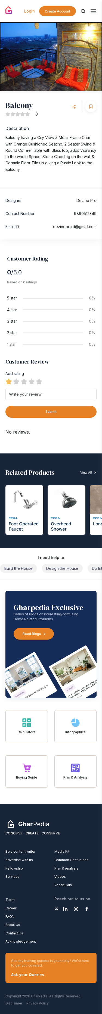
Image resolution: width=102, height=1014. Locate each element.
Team (10, 900)
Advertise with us (19, 860)
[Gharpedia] (28, 824)
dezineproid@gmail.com (75, 226)
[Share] (73, 106)
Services (12, 876)
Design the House (62, 568)
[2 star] (16, 381)
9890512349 (85, 213)
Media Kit (61, 851)
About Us (12, 925)
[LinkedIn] (65, 909)
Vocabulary (63, 885)
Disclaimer (13, 1003)
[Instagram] (76, 909)
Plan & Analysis (66, 868)
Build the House (18, 568)
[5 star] (39, 381)
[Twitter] (56, 908)
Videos (60, 876)
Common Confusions (71, 860)
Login (29, 11)
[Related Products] (51, 500)
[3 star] (24, 381)
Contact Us (14, 933)
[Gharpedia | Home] (8, 10)
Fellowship (14, 868)
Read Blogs (32, 634)
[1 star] (8, 381)
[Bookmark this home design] (91, 106)
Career (10, 908)
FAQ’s (9, 917)
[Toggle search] (83, 11)
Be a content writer (20, 851)
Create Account (57, 11)
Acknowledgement (20, 941)
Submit (51, 412)
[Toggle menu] (93, 11)
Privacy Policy (37, 1003)
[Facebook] (86, 909)
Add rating (14, 373)
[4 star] (31, 381)
